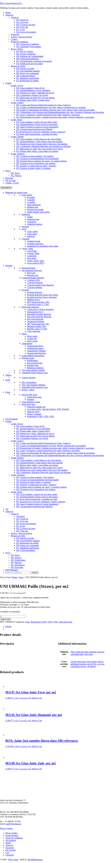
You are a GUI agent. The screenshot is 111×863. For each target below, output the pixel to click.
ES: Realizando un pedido (27, 543)
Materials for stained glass (16, 192)
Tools (24, 229)
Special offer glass (29, 394)
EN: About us (22, 519)
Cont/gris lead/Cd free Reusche (40, 285)
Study (7, 380)
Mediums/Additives (35, 368)
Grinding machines (35, 243)
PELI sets (31, 273)
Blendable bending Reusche (39, 314)
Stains (24, 334)
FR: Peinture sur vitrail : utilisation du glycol (35, 433)
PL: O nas (20, 526)
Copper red (32, 338)
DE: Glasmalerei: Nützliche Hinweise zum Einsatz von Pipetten (43, 472)
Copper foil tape (28, 377)
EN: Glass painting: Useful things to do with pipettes (38, 460)
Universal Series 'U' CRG (38, 304)
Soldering (26, 214)
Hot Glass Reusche (35, 319)
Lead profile (27, 195)
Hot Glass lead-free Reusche (39, 317)
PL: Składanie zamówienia (27, 548)
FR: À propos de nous (25, 528)
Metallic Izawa (33, 299)
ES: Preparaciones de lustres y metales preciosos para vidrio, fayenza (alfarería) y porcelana (55, 448)
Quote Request (11, 835)
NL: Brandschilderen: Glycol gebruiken (33, 429)
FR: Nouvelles (17, 567)
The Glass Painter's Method (33, 385)
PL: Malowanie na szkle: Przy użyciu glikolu (35, 436)
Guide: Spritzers (18, 475)
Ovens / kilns (27, 248)
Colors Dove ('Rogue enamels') (40, 309)
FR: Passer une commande (27, 545)
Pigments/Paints (28, 268)
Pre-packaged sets (34, 363)
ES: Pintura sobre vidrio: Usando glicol (33, 431)
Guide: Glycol (17, 424)
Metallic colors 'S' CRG (37, 329)
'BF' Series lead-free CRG (38, 324)
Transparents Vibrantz (36, 351)
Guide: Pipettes (17, 458)
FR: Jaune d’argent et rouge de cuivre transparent (37, 504)
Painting (8, 265)
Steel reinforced (33, 205)
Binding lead (32, 207)
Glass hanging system (31, 402)
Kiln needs (31, 258)
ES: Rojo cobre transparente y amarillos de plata (36, 499)
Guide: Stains (16, 492)
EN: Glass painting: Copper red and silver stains (36, 494)
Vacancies (20, 516)
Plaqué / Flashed (34, 414)
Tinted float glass (34, 397)
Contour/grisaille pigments (33, 278)
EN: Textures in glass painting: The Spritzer (35, 477)
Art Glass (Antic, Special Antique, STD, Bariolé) (48, 409)
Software (31, 236)
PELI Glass (13, 859)
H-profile (31, 197)
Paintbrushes (32, 360)
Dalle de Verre (33, 411)
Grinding (25, 239)
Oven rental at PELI (35, 263)
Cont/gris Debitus (34, 287)
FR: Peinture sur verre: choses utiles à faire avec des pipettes (42, 470)
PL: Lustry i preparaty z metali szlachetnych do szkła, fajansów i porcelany (48, 450)
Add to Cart (5, 619)
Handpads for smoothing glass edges (42, 246)
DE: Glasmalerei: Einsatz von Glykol (32, 438)
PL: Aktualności (18, 565)
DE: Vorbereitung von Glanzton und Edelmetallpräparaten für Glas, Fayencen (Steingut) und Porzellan (60, 455)
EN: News (15, 555)
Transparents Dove (35, 312)
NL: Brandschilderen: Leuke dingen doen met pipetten (39, 463)
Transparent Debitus (35, 321)
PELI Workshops (29, 382)
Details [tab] (8, 626)
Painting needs (28, 358)
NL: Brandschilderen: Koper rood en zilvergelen (37, 497)
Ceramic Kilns (33, 253)
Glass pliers (32, 234)
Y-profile (31, 200)
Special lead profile (35, 209)
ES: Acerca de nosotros (26, 523)
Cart (7, 852)
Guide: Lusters (17, 441)
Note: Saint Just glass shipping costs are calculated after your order (87, 653)
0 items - (12, 183)
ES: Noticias (16, 562)
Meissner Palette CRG (36, 326)
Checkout (9, 855)
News (7, 553)
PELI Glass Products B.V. (11, 3)
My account (10, 850)
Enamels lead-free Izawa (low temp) (42, 295)
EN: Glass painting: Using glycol (30, 426)
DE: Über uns (22, 531)
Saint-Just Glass (28, 404)
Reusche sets (32, 275)
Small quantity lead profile (38, 212)
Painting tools (33, 365)
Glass (7, 392)
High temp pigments (30, 307)
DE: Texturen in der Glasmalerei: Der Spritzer (36, 489)
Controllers (32, 256)
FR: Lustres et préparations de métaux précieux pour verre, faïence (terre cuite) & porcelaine (55, 453)
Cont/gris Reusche (35, 282)
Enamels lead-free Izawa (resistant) (42, 297)
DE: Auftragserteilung (25, 550)
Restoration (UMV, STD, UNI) (40, 416)
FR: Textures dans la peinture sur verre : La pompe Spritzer (41, 487)
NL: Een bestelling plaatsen (28, 540)
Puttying (25, 226)
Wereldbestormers (35, 859)
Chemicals (31, 222)
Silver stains (32, 336)
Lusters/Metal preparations (33, 355)
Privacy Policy (11, 833)
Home (8, 843)
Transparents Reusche (36, 353)
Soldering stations (34, 224)
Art (6, 509)
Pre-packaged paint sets (32, 270)
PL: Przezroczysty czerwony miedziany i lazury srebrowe (40, 502)
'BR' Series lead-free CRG (38, 302)
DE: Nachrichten (18, 560)
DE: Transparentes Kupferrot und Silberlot (34, 506)
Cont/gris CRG (33, 280)
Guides (8, 421)
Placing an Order (18, 536)
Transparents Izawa (35, 348)
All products (10, 840)
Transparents (27, 343)
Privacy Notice (6, 828)
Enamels (25, 290)
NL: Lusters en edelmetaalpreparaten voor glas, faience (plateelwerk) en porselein (51, 446)
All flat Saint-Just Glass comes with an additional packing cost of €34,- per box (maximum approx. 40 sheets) (88, 664)
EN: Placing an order (25, 538)
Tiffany (8, 375)
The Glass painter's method (33, 370)
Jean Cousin (32, 341)
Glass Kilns (32, 251)
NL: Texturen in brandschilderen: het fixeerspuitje (37, 480)
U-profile (31, 202)
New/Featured (11, 419)
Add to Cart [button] (37, 698)
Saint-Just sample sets (36, 407)
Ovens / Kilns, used (35, 261)
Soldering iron (33, 219)
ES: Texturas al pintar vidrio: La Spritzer (33, 482)
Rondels (30, 399)
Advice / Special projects (21, 533)
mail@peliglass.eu (13, 824)
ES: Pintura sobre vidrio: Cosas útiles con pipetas (37, 465)
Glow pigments (33, 331)
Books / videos (28, 390)
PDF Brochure (11, 570)
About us (9, 511)
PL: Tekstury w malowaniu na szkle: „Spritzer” (36, 485)
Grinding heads (33, 241)
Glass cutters (32, 231)
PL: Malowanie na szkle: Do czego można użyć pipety (39, 467)
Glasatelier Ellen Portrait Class (35, 373)
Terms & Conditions (14, 838)
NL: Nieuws (16, 558)
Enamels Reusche (34, 292)
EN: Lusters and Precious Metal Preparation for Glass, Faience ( (43, 443)
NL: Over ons (22, 521)
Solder (30, 217)
